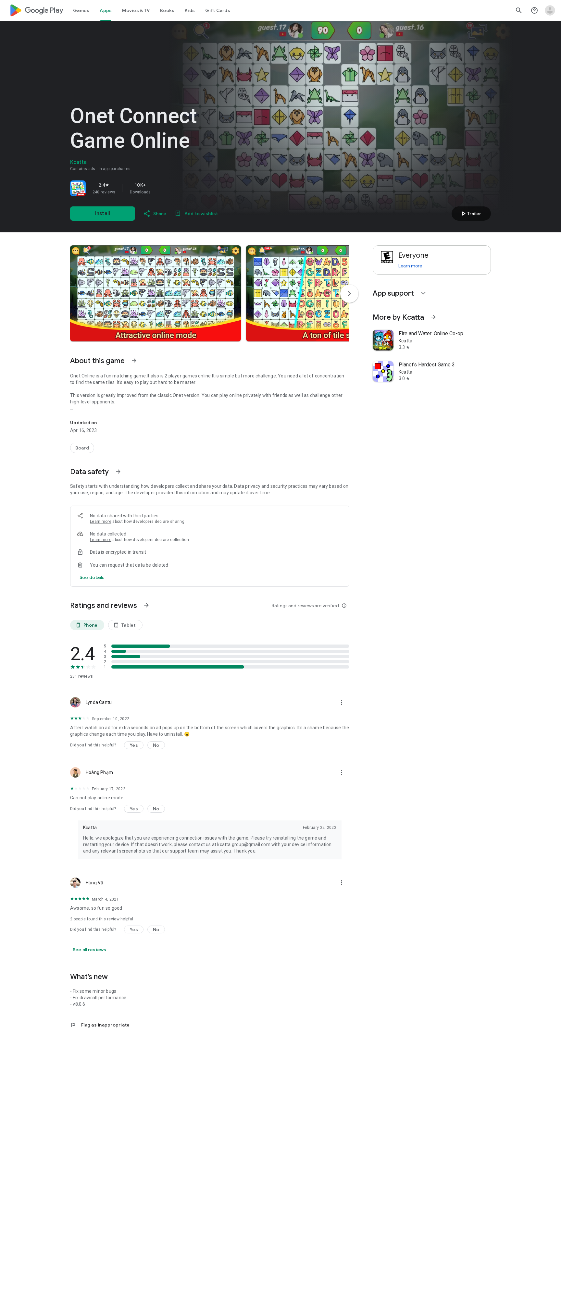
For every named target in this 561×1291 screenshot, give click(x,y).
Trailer (470, 213)
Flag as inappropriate (100, 1025)
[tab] (81, 10)
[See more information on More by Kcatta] (433, 317)
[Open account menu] (550, 10)
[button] (155, 293)
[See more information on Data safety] (118, 471)
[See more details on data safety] (92, 577)
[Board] (82, 448)
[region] (161, 188)
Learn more (100, 521)
